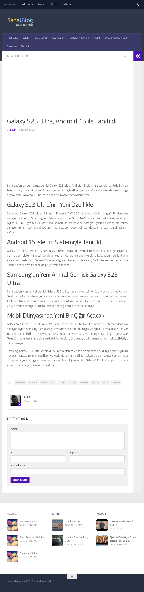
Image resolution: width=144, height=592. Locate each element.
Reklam (42, 4)
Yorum (14, 428)
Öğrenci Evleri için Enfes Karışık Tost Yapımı (122, 539)
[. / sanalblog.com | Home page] (20, 21)
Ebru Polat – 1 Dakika (32, 537)
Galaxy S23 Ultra (48, 382)
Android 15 (33, 382)
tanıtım (106, 382)
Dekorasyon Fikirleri (18, 46)
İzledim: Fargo (72, 521)
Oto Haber (58, 38)
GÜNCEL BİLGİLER (17, 56)
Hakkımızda (26, 4)
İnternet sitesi (18, 465)
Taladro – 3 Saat (29, 553)
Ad (13, 452)
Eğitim (26, 38)
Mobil (97, 38)
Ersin (13, 130)
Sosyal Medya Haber (116, 38)
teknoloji (116, 382)
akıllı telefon (20, 382)
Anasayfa (9, 4)
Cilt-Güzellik (40, 38)
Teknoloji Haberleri (79, 38)
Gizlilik (54, 4)
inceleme (62, 382)
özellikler (84, 382)
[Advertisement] (67, 91)
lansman (73, 382)
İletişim (67, 4)
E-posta (75, 452)
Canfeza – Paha (29, 521)
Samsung (95, 382)
